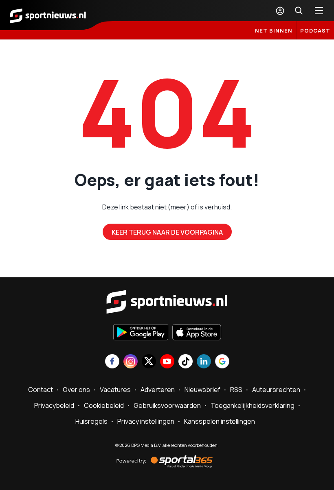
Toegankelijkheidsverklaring (252, 405)
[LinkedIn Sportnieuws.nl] (204, 362)
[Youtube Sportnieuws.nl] (167, 362)
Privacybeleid (54, 405)
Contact (40, 389)
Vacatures (115, 389)
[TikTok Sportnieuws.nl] (185, 362)
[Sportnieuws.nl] (48, 15)
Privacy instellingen (145, 421)
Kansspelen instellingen (219, 421)
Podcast (315, 30)
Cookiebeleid (104, 405)
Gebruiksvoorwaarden (167, 405)
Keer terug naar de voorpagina (167, 232)
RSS (236, 389)
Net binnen (273, 30)
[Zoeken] (298, 10)
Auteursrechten (276, 389)
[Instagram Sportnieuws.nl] (130, 362)
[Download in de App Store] (196, 333)
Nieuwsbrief (202, 389)
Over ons (76, 389)
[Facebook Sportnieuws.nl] (112, 362)
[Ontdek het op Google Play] (140, 333)
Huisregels (91, 421)
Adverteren (158, 389)
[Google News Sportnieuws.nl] (222, 362)
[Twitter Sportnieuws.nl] (149, 362)
